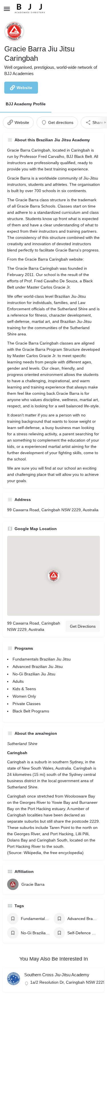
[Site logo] (30, 8)
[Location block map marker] (53, 576)
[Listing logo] (14, 31)
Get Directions (83, 626)
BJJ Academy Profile (26, 104)
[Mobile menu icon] (7, 8)
